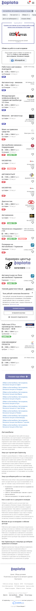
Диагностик (7, 201)
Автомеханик (7, 215)
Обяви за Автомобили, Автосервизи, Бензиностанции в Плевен (15, 412)
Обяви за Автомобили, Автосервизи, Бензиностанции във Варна (15, 393)
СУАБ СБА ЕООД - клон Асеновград (29, 229)
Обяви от (25, 15)
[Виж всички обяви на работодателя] (30, 98)
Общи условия (20, 574)
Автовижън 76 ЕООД (30, 83)
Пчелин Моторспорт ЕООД (30, 220)
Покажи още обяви (16, 376)
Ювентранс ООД (29, 133)
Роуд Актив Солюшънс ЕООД (29, 100)
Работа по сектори (8, 584)
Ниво (4, 15)
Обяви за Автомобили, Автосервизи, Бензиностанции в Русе (15, 402)
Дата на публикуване (10, 18)
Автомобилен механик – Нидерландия (12, 146)
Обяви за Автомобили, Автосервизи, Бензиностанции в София (15, 384)
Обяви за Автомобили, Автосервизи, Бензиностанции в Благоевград (15, 416)
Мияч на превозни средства (10, 130)
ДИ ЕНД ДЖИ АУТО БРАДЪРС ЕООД (29, 121)
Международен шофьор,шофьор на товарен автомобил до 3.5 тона (11, 99)
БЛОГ (21, 584)
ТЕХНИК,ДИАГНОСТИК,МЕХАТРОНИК (17, 289)
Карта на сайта (30, 586)
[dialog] (18, 305)
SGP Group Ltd (30, 327)
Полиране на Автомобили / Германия (12, 245)
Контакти (18, 579)
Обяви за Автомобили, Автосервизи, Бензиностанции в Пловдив (15, 388)
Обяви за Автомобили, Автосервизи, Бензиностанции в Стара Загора (15, 407)
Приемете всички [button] (19, 308)
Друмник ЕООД (29, 178)
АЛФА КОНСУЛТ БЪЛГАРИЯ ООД (29, 346)
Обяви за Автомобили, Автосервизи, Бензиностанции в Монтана (15, 426)
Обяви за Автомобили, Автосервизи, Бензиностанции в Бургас (15, 398)
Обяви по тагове (20, 588)
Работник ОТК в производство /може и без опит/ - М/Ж (11, 326)
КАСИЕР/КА (6, 160)
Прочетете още (14, 304)
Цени (12, 574)
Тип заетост (14, 15)
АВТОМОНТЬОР (8, 174)
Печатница (28, 595)
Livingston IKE (30, 149)
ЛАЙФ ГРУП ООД (29, 67)
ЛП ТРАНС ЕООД (29, 357)
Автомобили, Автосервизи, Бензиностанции (17, 11)
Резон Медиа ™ (21, 606)
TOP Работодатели (19, 586)
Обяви (21, 595)
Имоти (5, 595)
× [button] (32, 292)
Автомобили (13, 595)
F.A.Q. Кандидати (28, 584)
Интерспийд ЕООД (30, 165)
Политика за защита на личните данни (18, 577)
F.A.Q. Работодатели (7, 586)
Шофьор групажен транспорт (10, 359)
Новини (18, 597)
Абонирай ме (20, 60)
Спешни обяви (25, 18)
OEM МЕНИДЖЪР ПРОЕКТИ (9, 343)
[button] (18, 317)
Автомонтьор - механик (12, 82)
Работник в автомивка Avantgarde (11, 68)
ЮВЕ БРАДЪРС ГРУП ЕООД (29, 206)
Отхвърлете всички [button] (18, 313)
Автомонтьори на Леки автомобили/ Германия (12, 276)
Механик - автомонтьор (12, 116)
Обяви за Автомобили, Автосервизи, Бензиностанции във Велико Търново (16, 421)
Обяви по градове (10, 588)
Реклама (28, 588)
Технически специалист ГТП (12, 230)
